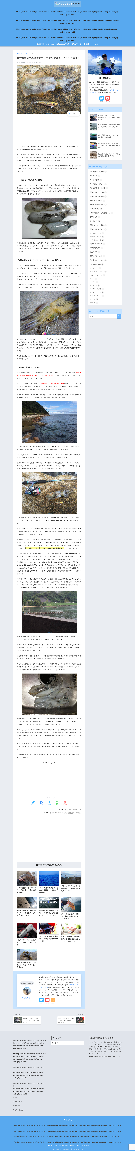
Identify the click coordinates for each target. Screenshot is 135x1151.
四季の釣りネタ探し (98, 225)
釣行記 (79, 813)
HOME (69, 1120)
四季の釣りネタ (76, 44)
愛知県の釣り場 (97, 236)
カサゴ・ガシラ (97, 296)
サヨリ (94, 302)
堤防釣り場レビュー (98, 229)
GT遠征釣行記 (96, 209)
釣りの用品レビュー (98, 184)
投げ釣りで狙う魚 (97, 244)
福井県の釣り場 (97, 240)
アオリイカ (77, 810)
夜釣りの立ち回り (97, 200)
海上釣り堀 (95, 252)
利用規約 (17, 1106)
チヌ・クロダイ (97, 292)
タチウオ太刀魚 (97, 289)
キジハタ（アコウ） (98, 271)
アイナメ (95, 285)
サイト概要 (18, 1101)
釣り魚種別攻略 (96, 264)
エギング (63, 813)
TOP (16, 1097)
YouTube (47, 1003)
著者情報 (87, 44)
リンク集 (95, 44)
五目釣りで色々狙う (98, 205)
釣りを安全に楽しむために (45, 44)
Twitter (41, 1003)
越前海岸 (71, 813)
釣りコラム (69, 810)
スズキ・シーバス (98, 275)
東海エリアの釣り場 (62, 44)
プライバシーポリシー (82, 1145)
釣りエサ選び (95, 180)
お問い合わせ (19, 1110)
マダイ (94, 282)
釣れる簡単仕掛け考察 (98, 188)
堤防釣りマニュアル (98, 192)
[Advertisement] (49, 130)
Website (53, 1003)
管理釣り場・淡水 (97, 256)
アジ (93, 278)
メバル (94, 299)
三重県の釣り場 (97, 233)
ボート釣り (95, 221)
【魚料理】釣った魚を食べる (101, 213)
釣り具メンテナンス (98, 260)
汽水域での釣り (96, 248)
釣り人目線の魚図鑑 (98, 172)
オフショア (94, 217)
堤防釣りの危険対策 (98, 196)
